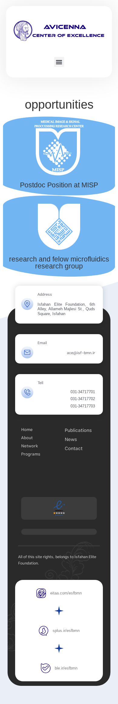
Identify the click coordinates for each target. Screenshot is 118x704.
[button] (59, 62)
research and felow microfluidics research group (59, 262)
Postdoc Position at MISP (59, 185)
